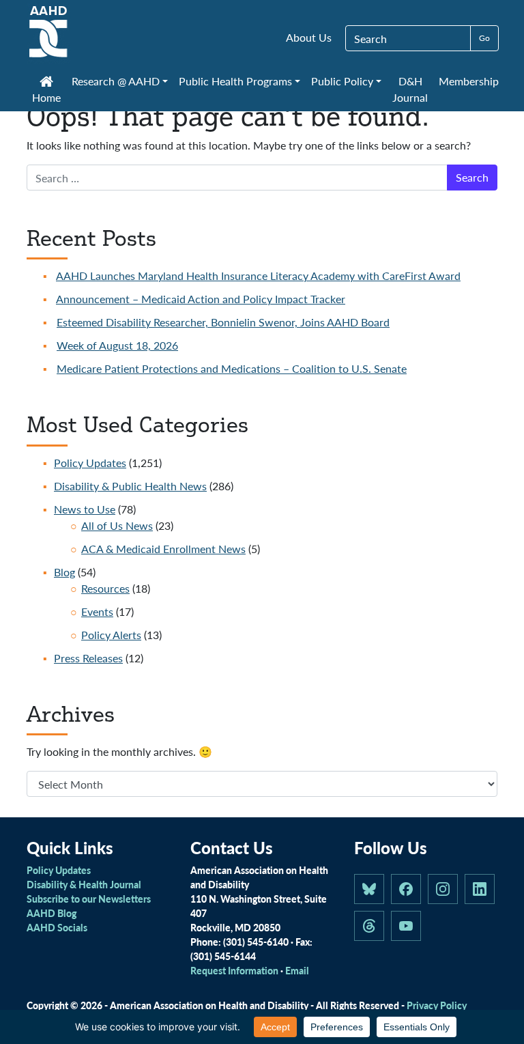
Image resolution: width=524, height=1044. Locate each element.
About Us (309, 37)
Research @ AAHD (116, 81)
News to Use (84, 509)
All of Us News (117, 525)
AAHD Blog (51, 913)
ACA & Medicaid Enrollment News (163, 548)
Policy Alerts (111, 635)
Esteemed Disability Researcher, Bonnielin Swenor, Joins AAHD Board (223, 322)
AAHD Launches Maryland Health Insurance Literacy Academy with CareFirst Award (258, 275)
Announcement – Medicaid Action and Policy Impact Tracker (200, 299)
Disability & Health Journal (84, 884)
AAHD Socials (57, 927)
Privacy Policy (437, 1005)
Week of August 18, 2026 (117, 345)
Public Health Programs (235, 81)
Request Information (234, 970)
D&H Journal (410, 89)
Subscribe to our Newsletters (89, 898)
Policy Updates (90, 462)
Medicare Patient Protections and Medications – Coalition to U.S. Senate (232, 368)
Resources (105, 588)
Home (46, 97)
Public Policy (342, 81)
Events (97, 611)
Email (297, 970)
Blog (64, 572)
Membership (469, 81)
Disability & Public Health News (130, 486)
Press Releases (88, 658)
